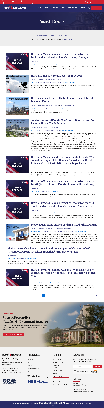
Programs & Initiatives (69, 8)
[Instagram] (87, 2)
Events (83, 8)
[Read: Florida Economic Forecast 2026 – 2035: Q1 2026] (17, 83)
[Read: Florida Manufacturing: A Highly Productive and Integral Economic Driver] (17, 106)
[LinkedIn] (92, 2)
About (39, 8)
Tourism (56, 127)
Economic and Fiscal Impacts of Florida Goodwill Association (64, 224)
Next (96, 295)
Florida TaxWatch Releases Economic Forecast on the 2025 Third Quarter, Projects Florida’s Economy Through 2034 (62, 204)
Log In (99, 2)
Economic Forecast (50, 79)
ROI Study (53, 228)
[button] (42, 8)
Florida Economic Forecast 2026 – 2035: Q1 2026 (56, 75)
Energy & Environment (37, 127)
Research (58, 79)
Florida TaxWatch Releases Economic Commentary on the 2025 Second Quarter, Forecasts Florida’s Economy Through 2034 (63, 272)
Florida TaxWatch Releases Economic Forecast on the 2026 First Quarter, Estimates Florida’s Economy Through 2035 (62, 55)
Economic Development (37, 79)
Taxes (51, 127)
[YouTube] (90, 2)
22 (53, 295)
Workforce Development (67, 105)
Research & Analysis (51, 8)
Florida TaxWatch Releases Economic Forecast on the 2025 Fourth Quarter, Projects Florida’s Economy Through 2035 (62, 182)
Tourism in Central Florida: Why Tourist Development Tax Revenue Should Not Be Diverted (62, 121)
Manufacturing (49, 105)
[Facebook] (85, 2)
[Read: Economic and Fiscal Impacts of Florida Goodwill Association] (17, 232)
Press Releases (35, 61)
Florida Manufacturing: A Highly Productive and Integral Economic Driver (62, 99)
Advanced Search (66, 39)
